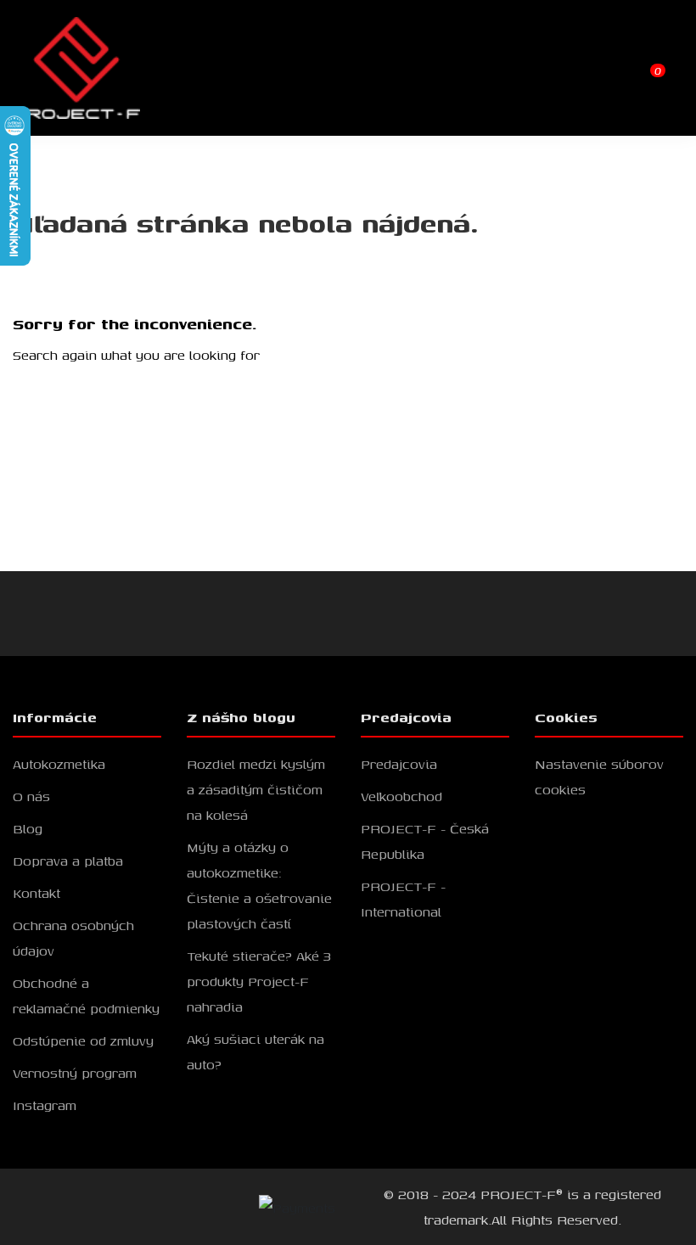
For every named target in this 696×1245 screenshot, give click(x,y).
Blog (27, 828)
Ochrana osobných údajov (73, 938)
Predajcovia (399, 764)
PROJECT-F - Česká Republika (425, 841)
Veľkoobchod (401, 796)
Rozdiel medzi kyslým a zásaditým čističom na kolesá (256, 789)
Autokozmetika (59, 764)
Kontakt (36, 893)
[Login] (641, 66)
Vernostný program (75, 1073)
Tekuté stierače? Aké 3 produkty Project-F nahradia (259, 981)
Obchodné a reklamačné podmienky (86, 995)
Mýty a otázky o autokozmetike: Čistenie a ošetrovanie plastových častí (259, 885)
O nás (31, 796)
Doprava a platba (68, 860)
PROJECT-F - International (403, 899)
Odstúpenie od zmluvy (83, 1040)
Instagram (44, 1105)
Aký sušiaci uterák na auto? (255, 1051)
